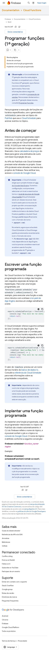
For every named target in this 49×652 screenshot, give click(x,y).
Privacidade (22, 641)
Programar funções (26, 103)
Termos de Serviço (9, 641)
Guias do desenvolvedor (11, 531)
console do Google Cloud (24, 173)
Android (5, 616)
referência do (28, 373)
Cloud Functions (32, 10)
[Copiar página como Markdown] (15, 50)
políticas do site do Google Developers (32, 511)
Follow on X (6, 564)
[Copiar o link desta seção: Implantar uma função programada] (28, 415)
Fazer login (41, 3)
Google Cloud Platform (10, 627)
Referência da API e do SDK (12, 534)
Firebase (8, 19)
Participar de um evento (11, 571)
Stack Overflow (8, 585)
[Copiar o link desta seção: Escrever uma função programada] (28, 269)
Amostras (5, 538)
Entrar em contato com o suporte (14, 582)
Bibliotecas (6, 542)
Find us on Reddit (8, 560)
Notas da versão (8, 593)
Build (9, 22)
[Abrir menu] (3, 3)
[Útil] (15, 27)
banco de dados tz (30, 370)
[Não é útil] (19, 27)
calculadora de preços (29, 151)
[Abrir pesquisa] (28, 2)
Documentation (10, 10)
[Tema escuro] (38, 309)
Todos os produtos (8, 631)
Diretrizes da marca (9, 597)
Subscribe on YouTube (10, 568)
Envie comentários (15, 32)
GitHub (4, 546)
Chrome (5, 620)
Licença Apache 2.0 (30, 509)
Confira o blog (7, 556)
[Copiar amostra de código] (42, 309)
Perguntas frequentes (10, 601)
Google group (7, 589)
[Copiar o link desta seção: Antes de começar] (39, 130)
